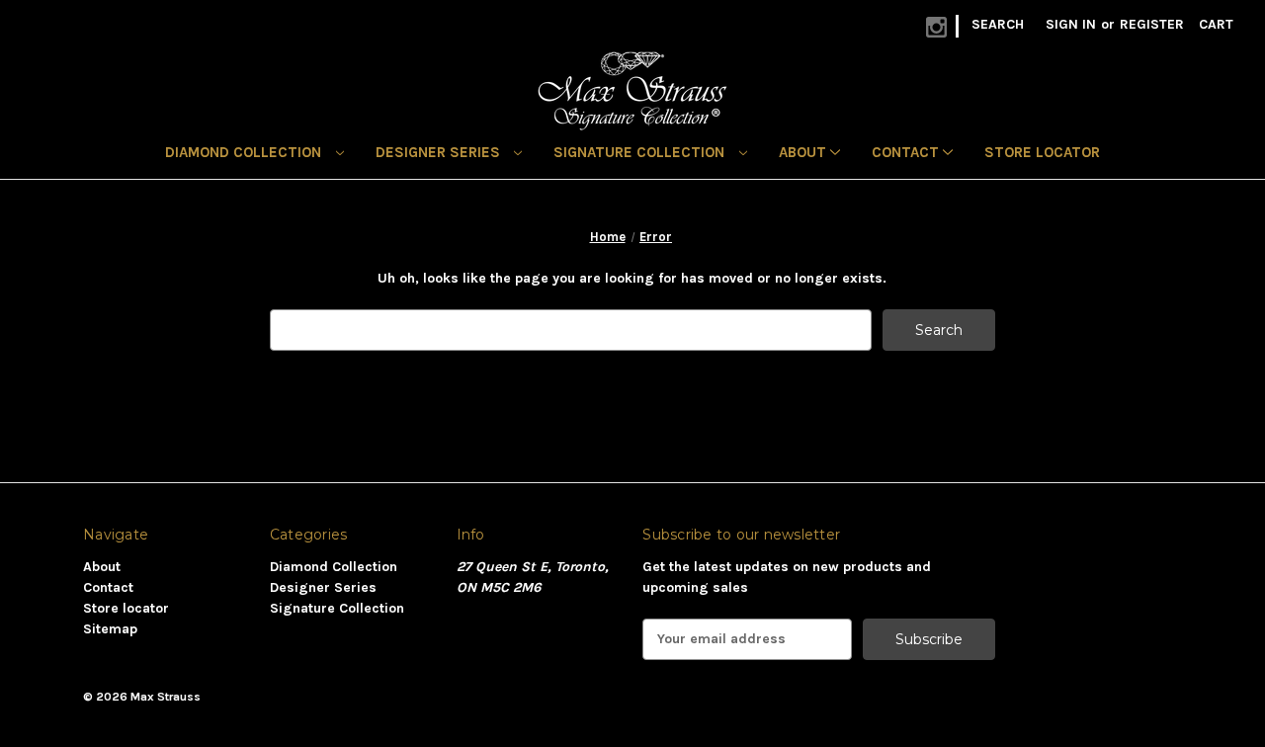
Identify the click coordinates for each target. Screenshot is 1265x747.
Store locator (1042, 152)
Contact (907, 152)
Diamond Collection (245, 152)
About (804, 152)
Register (1152, 24)
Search (997, 24)
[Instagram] (936, 27)
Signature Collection (640, 152)
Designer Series (440, 152)
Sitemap (110, 629)
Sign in (1071, 24)
